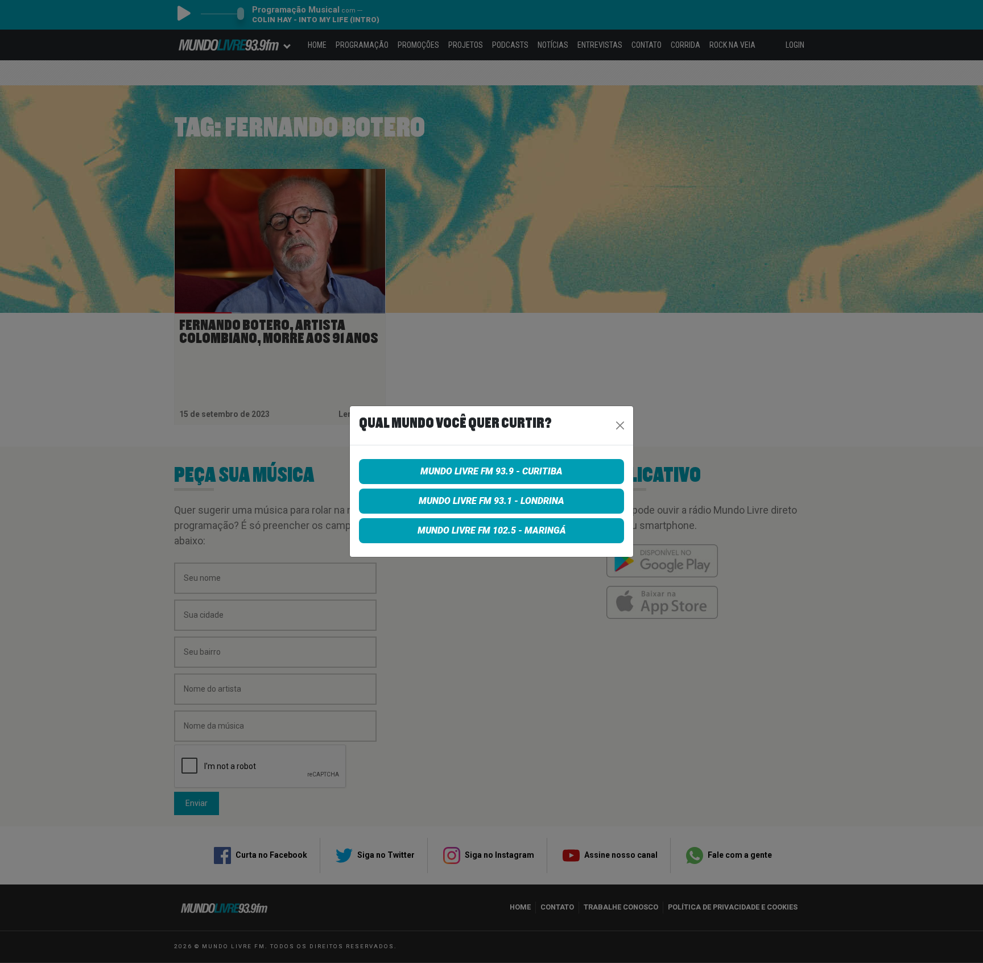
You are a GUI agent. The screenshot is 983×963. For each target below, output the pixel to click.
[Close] (620, 425)
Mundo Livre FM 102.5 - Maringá (492, 530)
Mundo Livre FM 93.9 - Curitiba (491, 471)
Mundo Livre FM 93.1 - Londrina (491, 500)
